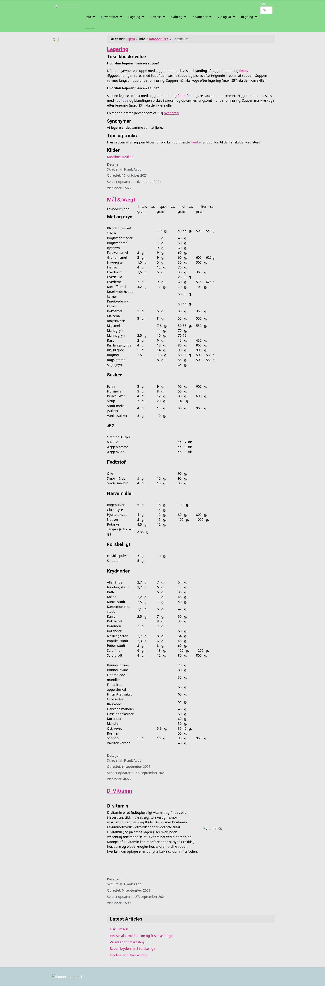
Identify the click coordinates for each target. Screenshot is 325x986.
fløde (243, 70)
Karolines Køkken (120, 156)
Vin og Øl (224, 17)
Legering (117, 49)
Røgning (247, 17)
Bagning (134, 17)
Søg (263, 4)
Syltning (176, 17)
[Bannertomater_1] (67, 976)
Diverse (155, 17)
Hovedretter (109, 17)
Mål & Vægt (121, 199)
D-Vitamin (119, 791)
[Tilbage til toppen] (320, 981)
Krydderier (200, 17)
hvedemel (171, 113)
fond (194, 142)
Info (88, 17)
